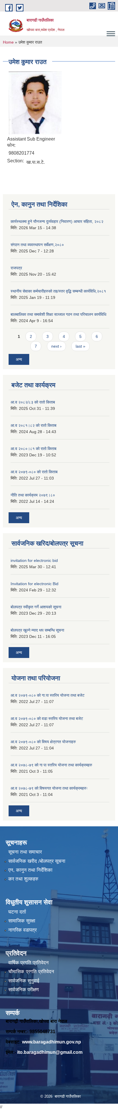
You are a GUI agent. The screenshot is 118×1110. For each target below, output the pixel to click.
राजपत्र (16, 268)
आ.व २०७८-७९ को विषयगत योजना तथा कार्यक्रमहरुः (49, 788)
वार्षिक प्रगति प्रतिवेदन (28, 962)
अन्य (19, 359)
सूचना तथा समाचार (25, 852)
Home (8, 42)
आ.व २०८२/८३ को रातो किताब (33, 402)
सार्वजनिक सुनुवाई (23, 981)
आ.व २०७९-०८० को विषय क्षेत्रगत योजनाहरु (43, 741)
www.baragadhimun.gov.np (51, 1041)
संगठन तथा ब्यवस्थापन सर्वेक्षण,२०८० (37, 244)
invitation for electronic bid (34, 560)
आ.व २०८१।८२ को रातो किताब (33, 425)
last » (80, 346)
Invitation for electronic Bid (34, 583)
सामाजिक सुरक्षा (21, 921)
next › (56, 346)
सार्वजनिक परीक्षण (23, 989)
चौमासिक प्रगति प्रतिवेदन (31, 971)
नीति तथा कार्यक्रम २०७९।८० (33, 495)
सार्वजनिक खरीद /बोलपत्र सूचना (36, 861)
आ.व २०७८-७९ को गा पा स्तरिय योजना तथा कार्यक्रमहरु (51, 765)
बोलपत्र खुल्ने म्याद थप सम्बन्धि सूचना (37, 630)
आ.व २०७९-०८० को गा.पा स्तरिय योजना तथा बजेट (47, 695)
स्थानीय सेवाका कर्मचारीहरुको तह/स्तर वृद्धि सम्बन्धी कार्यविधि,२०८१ (58, 291)
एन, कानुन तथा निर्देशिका (30, 870)
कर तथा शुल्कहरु (23, 879)
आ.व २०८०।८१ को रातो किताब (33, 448)
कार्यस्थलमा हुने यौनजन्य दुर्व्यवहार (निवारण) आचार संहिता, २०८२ (57, 221)
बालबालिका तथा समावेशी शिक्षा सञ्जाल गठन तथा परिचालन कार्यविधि (58, 314)
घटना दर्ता (17, 912)
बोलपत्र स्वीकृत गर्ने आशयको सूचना (36, 607)
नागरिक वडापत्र (22, 930)
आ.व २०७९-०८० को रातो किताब (34, 472)
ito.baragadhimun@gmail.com (49, 1052)
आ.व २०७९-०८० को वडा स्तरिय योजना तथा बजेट (47, 718)
